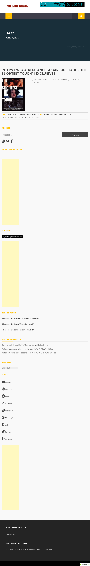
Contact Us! (10, 534)
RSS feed (8, 404)
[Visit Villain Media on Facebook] (12, 142)
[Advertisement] (10, 192)
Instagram (9, 411)
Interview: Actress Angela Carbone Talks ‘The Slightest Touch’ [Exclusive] (44, 72)
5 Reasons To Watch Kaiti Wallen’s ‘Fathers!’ (20, 318)
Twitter (8, 432)
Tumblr (7, 425)
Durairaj (5, 345)
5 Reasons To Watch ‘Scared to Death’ (18, 324)
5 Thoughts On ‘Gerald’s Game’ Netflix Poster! (30, 345)
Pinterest (8, 390)
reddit (7, 397)
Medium (8, 382)
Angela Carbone (58, 114)
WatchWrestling (8, 349)
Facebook (8, 439)
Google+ (9, 418)
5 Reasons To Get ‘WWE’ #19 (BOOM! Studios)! (37, 349)
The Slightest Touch (30, 117)
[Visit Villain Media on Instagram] (3, 142)
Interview (15, 117)
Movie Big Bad (32, 114)
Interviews (20, 114)
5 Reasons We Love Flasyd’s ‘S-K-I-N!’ (18, 330)
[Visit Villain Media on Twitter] (7, 142)
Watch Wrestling (8, 353)
